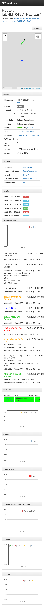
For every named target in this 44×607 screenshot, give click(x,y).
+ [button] (5, 35)
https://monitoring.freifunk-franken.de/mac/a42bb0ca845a (20, 20)
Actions (36, 28)
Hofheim (20, 127)
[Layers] (38, 36)
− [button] (5, 39)
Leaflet (20, 88)
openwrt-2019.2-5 (30, 178)
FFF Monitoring (9, 3)
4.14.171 (26, 175)
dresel (19, 131)
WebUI (19, 102)
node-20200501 (29, 167)
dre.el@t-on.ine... (29, 131)
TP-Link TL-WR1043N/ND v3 (28, 135)
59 (24, 182)
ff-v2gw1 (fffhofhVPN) (9, 399)
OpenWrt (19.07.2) (30, 171)
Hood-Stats (31, 127)
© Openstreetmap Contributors (32, 88)
